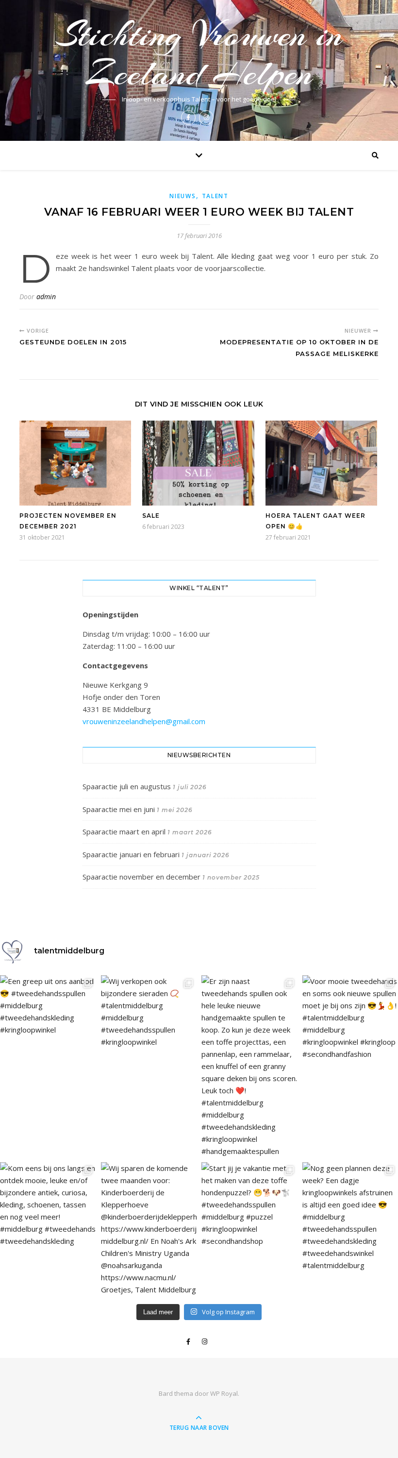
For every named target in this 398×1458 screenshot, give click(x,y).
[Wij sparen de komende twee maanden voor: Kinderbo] (149, 1229)
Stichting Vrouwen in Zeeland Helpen (199, 54)
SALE (151, 515)
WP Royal (224, 1393)
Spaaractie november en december (141, 877)
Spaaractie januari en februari (131, 854)
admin (46, 296)
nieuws (182, 196)
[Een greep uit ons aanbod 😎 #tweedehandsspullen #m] (48, 1005)
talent (215, 196)
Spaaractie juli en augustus (127, 786)
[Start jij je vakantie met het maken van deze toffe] (249, 1204)
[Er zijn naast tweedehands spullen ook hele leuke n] (249, 1066)
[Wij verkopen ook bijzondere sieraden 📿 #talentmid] (149, 1011)
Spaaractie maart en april (124, 831)
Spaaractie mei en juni (119, 809)
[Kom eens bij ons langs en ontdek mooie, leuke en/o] (48, 1204)
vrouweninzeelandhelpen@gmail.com (144, 721)
